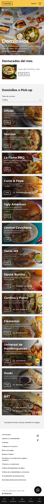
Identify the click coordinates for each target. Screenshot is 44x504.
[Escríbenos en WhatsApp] (38, 490)
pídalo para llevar (18, 51)
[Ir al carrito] (40, 3)
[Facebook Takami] (38, 440)
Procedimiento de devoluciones (13, 476)
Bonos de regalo (8, 450)
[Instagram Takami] (38, 436)
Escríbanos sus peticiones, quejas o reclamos (15, 459)
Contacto (5, 442)
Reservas (13, 501)
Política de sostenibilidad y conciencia (15, 472)
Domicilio (22, 501)
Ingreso (34, 3)
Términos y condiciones (10, 464)
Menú (39, 501)
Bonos (4, 501)
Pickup (31, 501)
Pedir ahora (24, 74)
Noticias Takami (7, 454)
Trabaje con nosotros (10, 446)
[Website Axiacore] (7, 493)
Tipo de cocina (8, 96)
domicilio (5, 51)
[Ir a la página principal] (7, 3)
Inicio (6, 10)
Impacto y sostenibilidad (10, 438)
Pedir (7, 122)
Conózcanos (6, 434)
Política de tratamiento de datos (13, 468)
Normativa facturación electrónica (14, 480)
